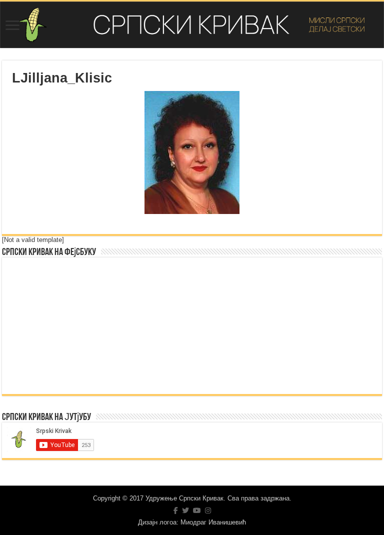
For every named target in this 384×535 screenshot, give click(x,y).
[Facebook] (175, 510)
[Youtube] (197, 510)
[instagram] (208, 510)
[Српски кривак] (192, 25)
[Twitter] (185, 510)
